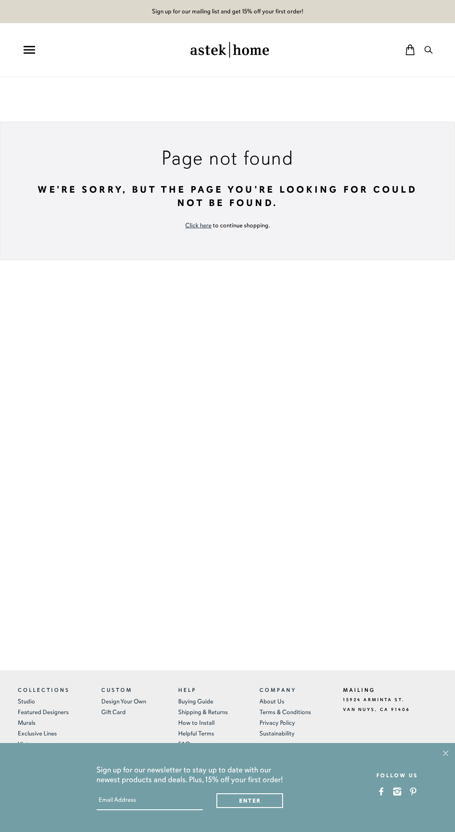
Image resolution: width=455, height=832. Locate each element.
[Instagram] (397, 791)
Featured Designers (43, 712)
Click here (198, 225)
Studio (26, 701)
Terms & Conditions (285, 712)
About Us (271, 701)
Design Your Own (123, 701)
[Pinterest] (413, 791)
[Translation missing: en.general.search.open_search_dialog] (428, 49)
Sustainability (277, 733)
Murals (27, 723)
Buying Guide (195, 701)
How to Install (196, 723)
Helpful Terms (196, 733)
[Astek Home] (230, 49)
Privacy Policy (277, 723)
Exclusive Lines (37, 733)
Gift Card (113, 712)
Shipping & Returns (203, 712)
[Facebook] (381, 791)
